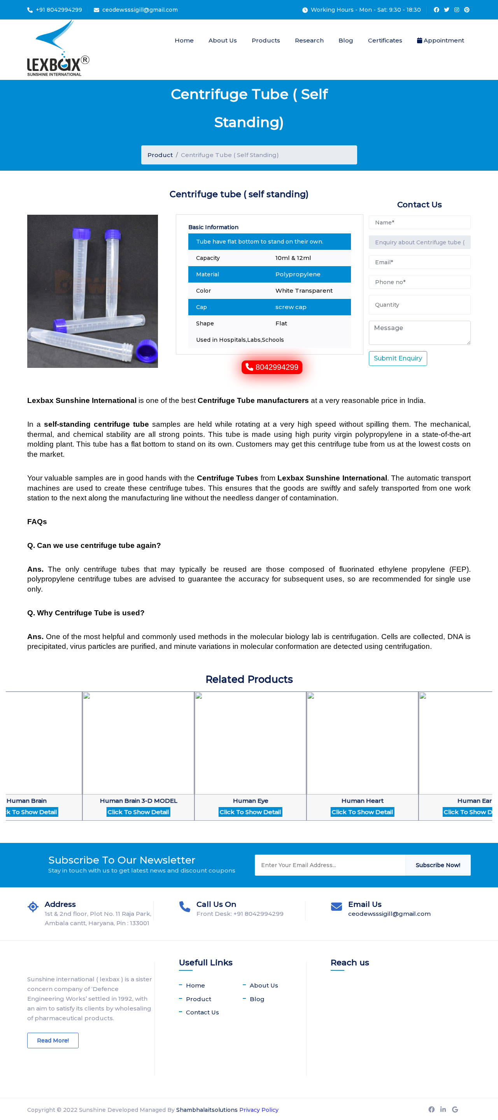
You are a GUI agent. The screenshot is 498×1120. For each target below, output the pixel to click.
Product (160, 155)
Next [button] (10, 767)
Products (266, 40)
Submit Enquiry (398, 358)
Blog (345, 40)
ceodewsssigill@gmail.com (140, 9)
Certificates (385, 40)
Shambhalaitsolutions (207, 1109)
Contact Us (202, 1012)
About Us (223, 40)
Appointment (443, 40)
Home (184, 40)
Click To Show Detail (108, 812)
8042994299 (277, 367)
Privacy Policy (259, 1109)
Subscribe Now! (438, 865)
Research (309, 40)
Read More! (53, 1040)
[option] (109, 760)
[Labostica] (58, 49)
